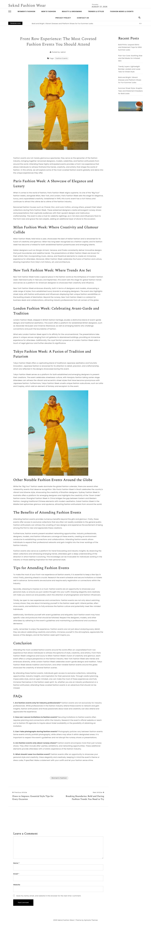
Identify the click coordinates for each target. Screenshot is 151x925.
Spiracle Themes (91, 920)
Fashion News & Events (122, 11)
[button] (139, 23)
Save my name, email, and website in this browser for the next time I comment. (48, 896)
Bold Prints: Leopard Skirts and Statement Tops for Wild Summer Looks (130, 47)
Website (16, 885)
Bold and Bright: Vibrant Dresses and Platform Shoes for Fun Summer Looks (129, 80)
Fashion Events (61, 58)
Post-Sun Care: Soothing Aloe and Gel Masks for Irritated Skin (130, 58)
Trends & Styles (96, 11)
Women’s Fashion (26, 11)
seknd (63, 52)
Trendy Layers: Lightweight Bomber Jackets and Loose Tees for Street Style (129, 69)
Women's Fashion (59, 778)
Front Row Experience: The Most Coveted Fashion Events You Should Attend (58, 41)
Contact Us (83, 18)
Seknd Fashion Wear (27, 6)
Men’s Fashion (48, 11)
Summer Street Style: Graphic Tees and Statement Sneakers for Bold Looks (62, 23)
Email (16, 874)
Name (16, 863)
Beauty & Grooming (72, 11)
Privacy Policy (63, 18)
